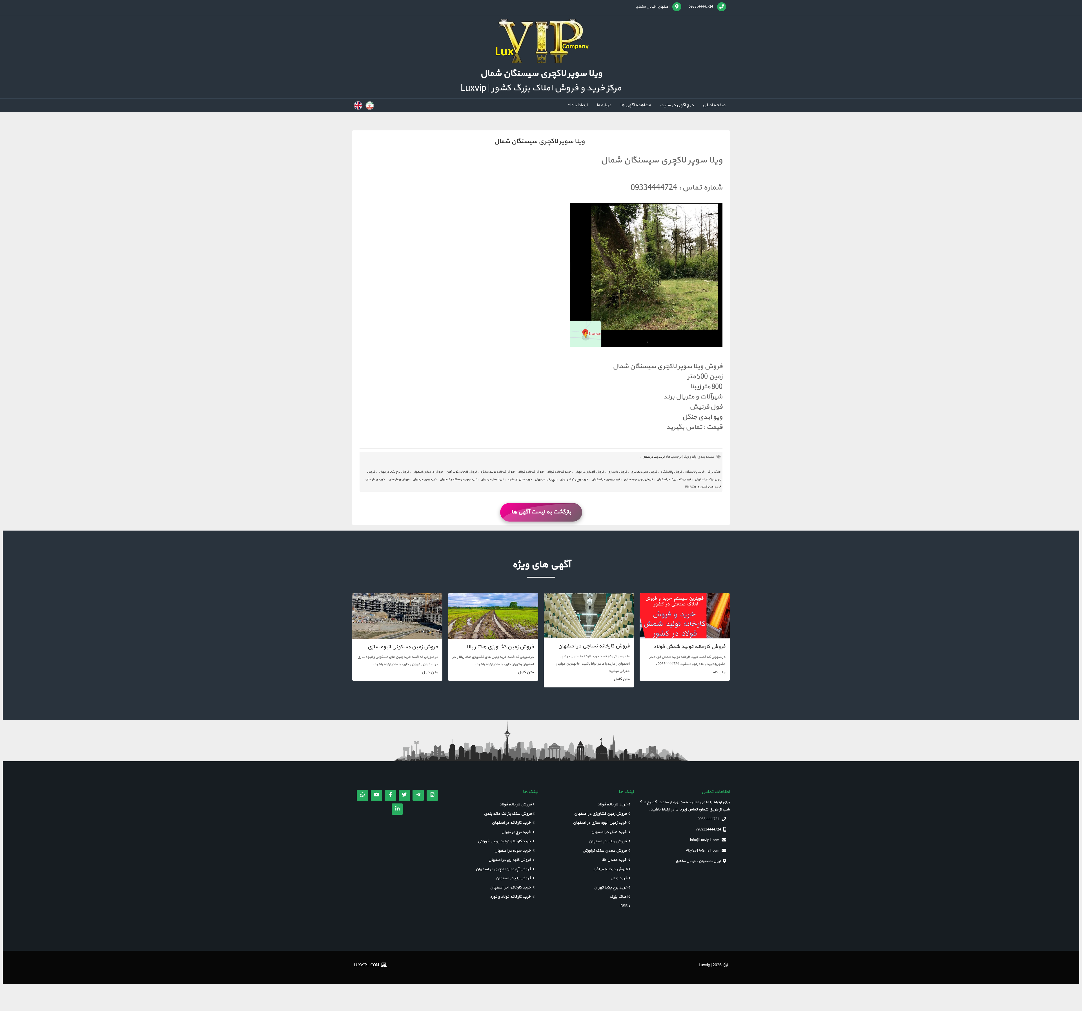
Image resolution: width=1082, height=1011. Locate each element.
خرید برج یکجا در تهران (573, 479)
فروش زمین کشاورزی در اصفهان (601, 813)
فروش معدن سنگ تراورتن (605, 851)
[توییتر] (404, 795)
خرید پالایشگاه (694, 471)
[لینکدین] (397, 809)
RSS (624, 906)
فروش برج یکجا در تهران (394, 471)
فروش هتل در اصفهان (608, 841)
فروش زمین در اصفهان (605, 479)
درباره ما (604, 105)
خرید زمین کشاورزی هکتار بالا (703, 486)
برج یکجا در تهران (545, 479)
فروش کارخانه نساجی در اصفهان (593, 646)
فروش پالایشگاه (671, 471)
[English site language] (358, 105)
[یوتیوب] (376, 795)
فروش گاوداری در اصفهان (510, 860)
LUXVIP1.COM (367, 965)
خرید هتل (619, 878)
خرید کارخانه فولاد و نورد (511, 897)
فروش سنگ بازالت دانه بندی (508, 813)
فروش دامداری (617, 471)
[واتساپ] (362, 795)
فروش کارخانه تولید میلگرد (497, 471)
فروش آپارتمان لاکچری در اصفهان (504, 869)
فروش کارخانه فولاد (531, 471)
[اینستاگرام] (432, 795)
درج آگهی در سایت (677, 105)
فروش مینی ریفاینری (644, 471)
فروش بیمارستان (398, 479)
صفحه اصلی (714, 105)
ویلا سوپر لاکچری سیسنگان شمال (539, 141)
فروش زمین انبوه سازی (638, 479)
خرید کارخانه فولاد (559, 471)
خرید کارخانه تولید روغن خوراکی (505, 841)
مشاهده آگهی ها (635, 105)
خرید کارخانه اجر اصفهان (511, 887)
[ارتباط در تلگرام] (418, 795)
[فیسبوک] (390, 795)
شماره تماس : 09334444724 (676, 187)
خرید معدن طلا (614, 860)
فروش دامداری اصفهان (428, 471)
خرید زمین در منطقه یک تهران (458, 479)
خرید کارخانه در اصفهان (512, 823)
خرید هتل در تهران (492, 479)
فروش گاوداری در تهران (589, 471)
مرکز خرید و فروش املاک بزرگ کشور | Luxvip (541, 88)
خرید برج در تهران (516, 832)
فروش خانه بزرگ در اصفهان (674, 479)
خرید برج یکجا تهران (611, 887)
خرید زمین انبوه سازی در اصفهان (600, 823)
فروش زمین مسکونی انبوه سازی (402, 647)
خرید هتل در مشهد (519, 479)
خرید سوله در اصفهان (513, 851)
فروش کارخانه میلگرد (610, 869)
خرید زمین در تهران (424, 479)
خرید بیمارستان (375, 479)
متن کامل (717, 672)
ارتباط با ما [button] (578, 105)
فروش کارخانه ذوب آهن (461, 471)
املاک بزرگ (714, 471)
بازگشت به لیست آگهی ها (541, 512)
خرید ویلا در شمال (653, 457)
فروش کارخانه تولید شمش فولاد (689, 647)
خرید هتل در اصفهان (609, 832)
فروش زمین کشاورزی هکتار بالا (500, 647)
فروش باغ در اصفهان (514, 878)
